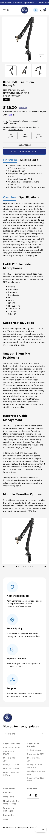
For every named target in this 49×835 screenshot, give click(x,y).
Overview (9, 197)
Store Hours (8, 796)
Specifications (29, 197)
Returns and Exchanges (8, 809)
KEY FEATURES (10, 160)
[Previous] (4, 567)
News (5, 819)
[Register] (42, 734)
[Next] (45, 567)
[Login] (41, 10)
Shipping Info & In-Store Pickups (11, 802)
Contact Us (8, 815)
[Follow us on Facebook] (30, 795)
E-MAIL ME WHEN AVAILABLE (24, 151)
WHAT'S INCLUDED (29, 160)
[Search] (8, 10)
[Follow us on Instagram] (36, 795)
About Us (7, 792)
